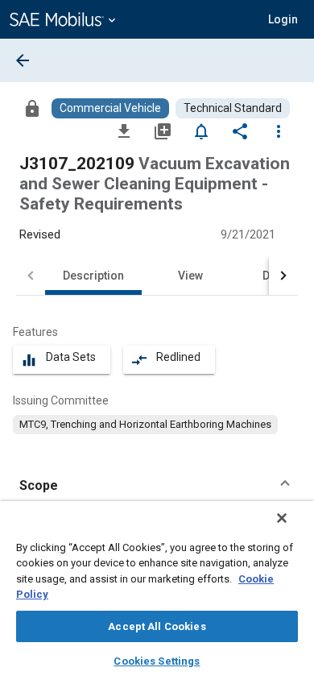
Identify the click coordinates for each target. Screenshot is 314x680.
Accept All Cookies (156, 626)
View (190, 275)
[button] (157, 486)
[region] (157, 590)
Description (93, 275)
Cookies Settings (157, 661)
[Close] (282, 518)
